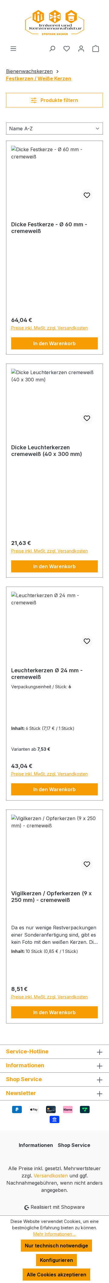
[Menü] (13, 48)
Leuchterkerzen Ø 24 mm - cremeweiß (47, 673)
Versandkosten (51, 1176)
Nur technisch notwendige (56, 1246)
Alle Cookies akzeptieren (56, 1275)
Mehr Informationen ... (54, 1234)
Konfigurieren (56, 1260)
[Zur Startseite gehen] (54, 22)
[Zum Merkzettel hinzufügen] (87, 195)
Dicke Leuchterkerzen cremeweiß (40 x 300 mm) (46, 450)
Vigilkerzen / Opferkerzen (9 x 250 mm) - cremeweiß (51, 896)
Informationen (36, 1145)
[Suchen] (52, 48)
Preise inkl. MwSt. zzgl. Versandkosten (49, 327)
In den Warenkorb (54, 343)
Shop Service (74, 1145)
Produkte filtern (58, 100)
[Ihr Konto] (81, 48)
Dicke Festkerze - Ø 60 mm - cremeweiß (49, 227)
